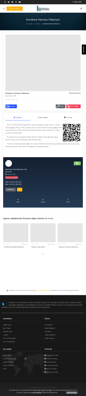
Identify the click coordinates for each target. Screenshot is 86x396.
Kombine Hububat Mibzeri (14, 247)
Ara (77, 163)
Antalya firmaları (52, 372)
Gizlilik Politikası (8, 362)
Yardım (5, 335)
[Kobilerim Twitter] (8, 2)
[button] (42, 254)
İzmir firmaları (51, 362)
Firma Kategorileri (9, 338)
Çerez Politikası (8, 365)
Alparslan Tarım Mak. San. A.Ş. (16, 169)
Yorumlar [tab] (69, 118)
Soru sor (11, 106)
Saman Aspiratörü (38, 247)
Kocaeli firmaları (52, 365)
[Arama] (4, 8)
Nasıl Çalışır (7, 355)
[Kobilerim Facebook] (5, 2)
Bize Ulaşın (7, 328)
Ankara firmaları (52, 359)
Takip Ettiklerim (50, 335)
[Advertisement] (43, 270)
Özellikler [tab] (19, 118)
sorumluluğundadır (42, 290)
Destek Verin (7, 332)
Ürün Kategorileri (9, 342)
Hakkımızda (7, 325)
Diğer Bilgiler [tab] (43, 118)
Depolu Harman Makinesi (68, 247)
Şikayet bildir (73, 106)
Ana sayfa (29, 24)
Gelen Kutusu (49, 338)
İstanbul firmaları (52, 355)
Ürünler (37, 24)
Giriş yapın (78, 2)
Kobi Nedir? (49, 325)
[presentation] (3, 239)
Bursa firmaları (51, 369)
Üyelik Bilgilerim (50, 328)
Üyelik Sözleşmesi (9, 359)
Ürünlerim (48, 332)
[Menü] (81, 8)
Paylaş (60, 106)
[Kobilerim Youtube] (20, 2)
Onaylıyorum (71, 392)
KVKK (5, 369)
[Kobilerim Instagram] (16, 2)
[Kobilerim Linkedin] (12, 2)
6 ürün (49, 218)
